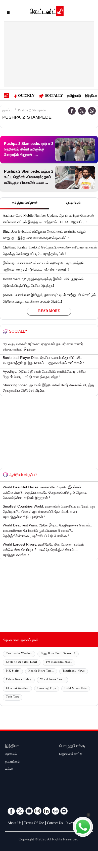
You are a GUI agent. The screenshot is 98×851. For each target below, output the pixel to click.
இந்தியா (91, 96)
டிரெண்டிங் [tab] (73, 203)
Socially (54, 96)
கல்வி (9, 770)
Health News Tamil (41, 671)
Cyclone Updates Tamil (21, 662)
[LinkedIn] (46, 811)
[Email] (64, 811)
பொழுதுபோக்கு (72, 746)
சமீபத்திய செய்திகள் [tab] (24, 203)
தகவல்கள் (12, 762)
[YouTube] (29, 811)
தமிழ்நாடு (74, 96)
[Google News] (55, 811)
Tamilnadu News (74, 671)
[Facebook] (11, 811)
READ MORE (49, 311)
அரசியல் (11, 755)
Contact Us (55, 823)
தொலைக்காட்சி (70, 755)
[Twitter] (82, 111)
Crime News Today (18, 680)
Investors (72, 823)
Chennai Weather (17, 688)
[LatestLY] (47, 12)
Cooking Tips (46, 688)
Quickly (26, 96)
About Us (14, 823)
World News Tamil (52, 680)
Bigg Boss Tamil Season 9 (58, 654)
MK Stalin (13, 671)
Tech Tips (12, 697)
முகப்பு (7, 111)
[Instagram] (37, 811)
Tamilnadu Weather (19, 654)
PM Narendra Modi (59, 662)
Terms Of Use (34, 823)
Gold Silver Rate (76, 688)
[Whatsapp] (92, 111)
